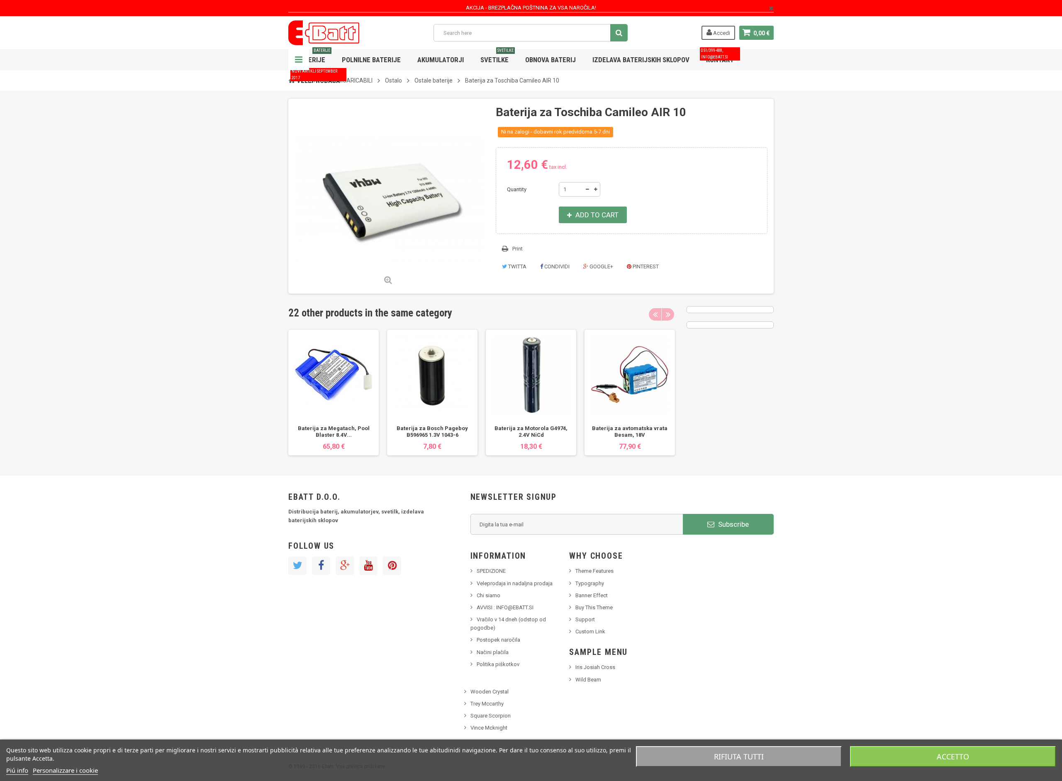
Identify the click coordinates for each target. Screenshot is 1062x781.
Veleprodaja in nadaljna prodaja (515, 583)
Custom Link (590, 631)
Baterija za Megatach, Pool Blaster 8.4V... (334, 431)
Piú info (17, 770)
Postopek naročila (498, 640)
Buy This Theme (594, 607)
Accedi (721, 33)
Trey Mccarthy (487, 704)
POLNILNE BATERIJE (371, 60)
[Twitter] (297, 566)
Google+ (600, 266)
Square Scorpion (490, 716)
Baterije (313, 56)
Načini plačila (493, 652)
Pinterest (645, 266)
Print (517, 249)
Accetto (953, 757)
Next (668, 314)
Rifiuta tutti (739, 757)
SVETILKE (497, 56)
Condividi (556, 266)
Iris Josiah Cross (595, 667)
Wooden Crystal (489, 692)
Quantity (516, 189)
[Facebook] (321, 566)
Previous (655, 314)
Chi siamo (488, 595)
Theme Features (594, 571)
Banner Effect (591, 595)
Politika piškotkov (498, 664)
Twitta (516, 266)
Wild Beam (588, 679)
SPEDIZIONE (491, 571)
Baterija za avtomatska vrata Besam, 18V (629, 431)
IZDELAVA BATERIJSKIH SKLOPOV (640, 60)
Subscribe (732, 524)
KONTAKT (717, 56)
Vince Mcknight (488, 728)
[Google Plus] (345, 566)
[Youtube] (368, 566)
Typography (589, 583)
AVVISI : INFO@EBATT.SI (505, 607)
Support (585, 619)
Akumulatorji (440, 60)
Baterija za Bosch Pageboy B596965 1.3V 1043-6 (432, 431)
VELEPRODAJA (316, 77)
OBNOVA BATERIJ (550, 60)
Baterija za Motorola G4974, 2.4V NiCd (531, 431)
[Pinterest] (392, 566)
